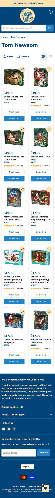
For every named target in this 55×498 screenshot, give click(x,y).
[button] (22, 69)
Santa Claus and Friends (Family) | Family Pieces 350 (13, 279)
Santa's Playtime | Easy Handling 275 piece (40, 219)
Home (4, 37)
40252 (6, 102)
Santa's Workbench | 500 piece (41, 341)
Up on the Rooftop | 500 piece (14, 341)
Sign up (44, 452)
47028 (6, 285)
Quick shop (14, 112)
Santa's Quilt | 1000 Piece (38, 98)
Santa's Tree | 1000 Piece (40, 158)
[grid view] (44, 56)
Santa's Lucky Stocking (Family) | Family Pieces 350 (40, 279)
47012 (33, 285)
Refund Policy (19, 486)
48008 (33, 225)
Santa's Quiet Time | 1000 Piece (13, 98)
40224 (6, 162)
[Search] (50, 28)
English (26, 466)
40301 (33, 102)
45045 (33, 345)
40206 (6, 222)
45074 (6, 345)
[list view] (50, 56)
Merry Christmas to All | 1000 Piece (13, 218)
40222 (33, 162)
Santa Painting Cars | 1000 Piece (14, 158)
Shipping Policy (35, 486)
